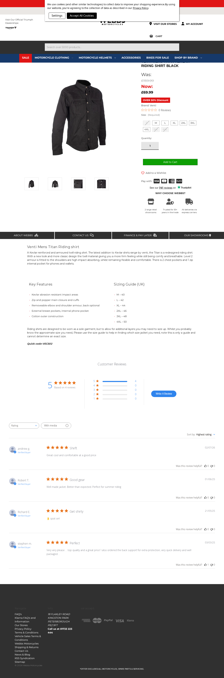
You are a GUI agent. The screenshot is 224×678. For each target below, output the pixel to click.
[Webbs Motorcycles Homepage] (112, 21)
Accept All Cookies (82, 15)
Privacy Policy (23, 628)
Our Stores (21, 625)
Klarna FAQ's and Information (25, 619)
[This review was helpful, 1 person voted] (205, 565)
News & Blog (22, 654)
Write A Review (164, 393)
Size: (150, 115)
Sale (25, 57)
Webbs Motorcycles (27, 643)
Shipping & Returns (26, 647)
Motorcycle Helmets (96, 57)
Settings (57, 15)
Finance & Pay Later (138, 235)
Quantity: (146, 138)
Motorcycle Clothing (52, 57)
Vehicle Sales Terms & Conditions (28, 638)
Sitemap (20, 661)
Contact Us (81, 235)
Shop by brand (186, 57)
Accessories (131, 57)
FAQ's (18, 614)
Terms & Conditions (26, 632)
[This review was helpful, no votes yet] (205, 466)
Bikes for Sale (157, 57)
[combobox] (24, 426)
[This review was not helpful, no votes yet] (211, 466)
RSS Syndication (25, 658)
